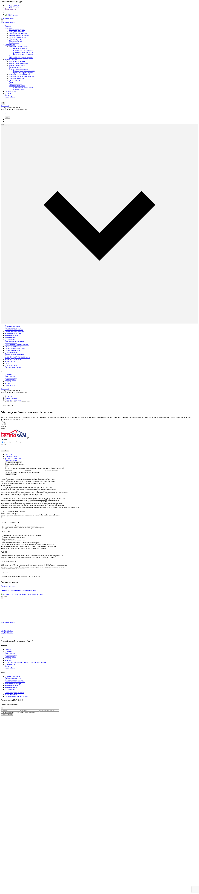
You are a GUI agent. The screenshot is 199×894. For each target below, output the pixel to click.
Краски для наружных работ (23, 73)
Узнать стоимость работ (13, 462)
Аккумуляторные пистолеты (23, 52)
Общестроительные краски (18, 69)
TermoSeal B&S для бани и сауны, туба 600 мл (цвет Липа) (18, 590)
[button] (5, 113)
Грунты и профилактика (17, 61)
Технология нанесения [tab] (13, 458)
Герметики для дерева (17, 30)
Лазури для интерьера (17, 65)
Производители (10, 91)
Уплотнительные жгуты (17, 37)
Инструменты (10, 45)
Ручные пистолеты (20, 48)
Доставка (8, 93)
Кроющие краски (15, 67)
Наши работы (10, 97)
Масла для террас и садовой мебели (21, 76)
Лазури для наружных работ (19, 63)
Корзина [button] (5, 106)
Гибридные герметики (17, 32)
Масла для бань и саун (17, 78)
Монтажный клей (15, 41)
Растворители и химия (17, 86)
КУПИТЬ (5, 451)
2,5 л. (20, 442)
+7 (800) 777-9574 (13, 7)
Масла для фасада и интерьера (19, 74)
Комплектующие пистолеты (23, 54)
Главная (8, 26)
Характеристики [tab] (11, 460)
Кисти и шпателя (15, 56)
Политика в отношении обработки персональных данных (25, 662)
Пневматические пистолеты (23, 50)
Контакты (8, 660)
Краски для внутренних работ (24, 71)
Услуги (7, 95)
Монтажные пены (15, 39)
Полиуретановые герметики (19, 35)
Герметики (9, 28)
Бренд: (3, 428)
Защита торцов (14, 80)
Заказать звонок (10, 9)
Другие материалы (15, 84)
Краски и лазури (11, 59)
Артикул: (4, 421)
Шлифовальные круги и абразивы (21, 58)
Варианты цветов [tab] (11, 456)
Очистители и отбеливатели (23, 87)
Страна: (3, 425)
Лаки (11, 82)
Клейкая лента (14, 43)
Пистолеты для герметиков (18, 46)
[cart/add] (2, 598)
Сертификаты (10, 664)
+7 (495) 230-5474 (13, 5)
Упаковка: (4, 440)
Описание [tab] (8, 454)
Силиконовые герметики (18, 33)
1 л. (12, 442)
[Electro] (8, 18)
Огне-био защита (19, 89)
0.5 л (5, 442)
